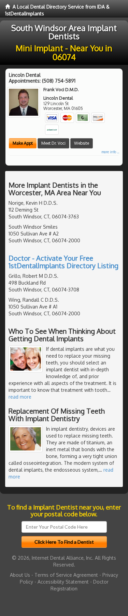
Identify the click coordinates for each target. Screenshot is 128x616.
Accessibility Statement (63, 582)
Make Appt (23, 143)
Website (81, 143)
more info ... (110, 152)
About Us (20, 575)
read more (20, 397)
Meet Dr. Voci (53, 143)
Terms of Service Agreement (66, 575)
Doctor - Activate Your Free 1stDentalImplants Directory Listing (63, 262)
